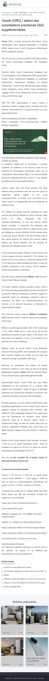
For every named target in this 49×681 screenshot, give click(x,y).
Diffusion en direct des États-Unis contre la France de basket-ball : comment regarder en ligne (25, 579)
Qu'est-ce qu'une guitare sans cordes (17, 567)
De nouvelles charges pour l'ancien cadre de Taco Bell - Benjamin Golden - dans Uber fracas (25, 571)
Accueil (15, 12)
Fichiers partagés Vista (12, 586)
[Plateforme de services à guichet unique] (12, 3)
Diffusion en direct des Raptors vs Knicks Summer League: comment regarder (25, 583)
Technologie (23, 12)
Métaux (6, 575)
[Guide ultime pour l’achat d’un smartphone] (37, 646)
